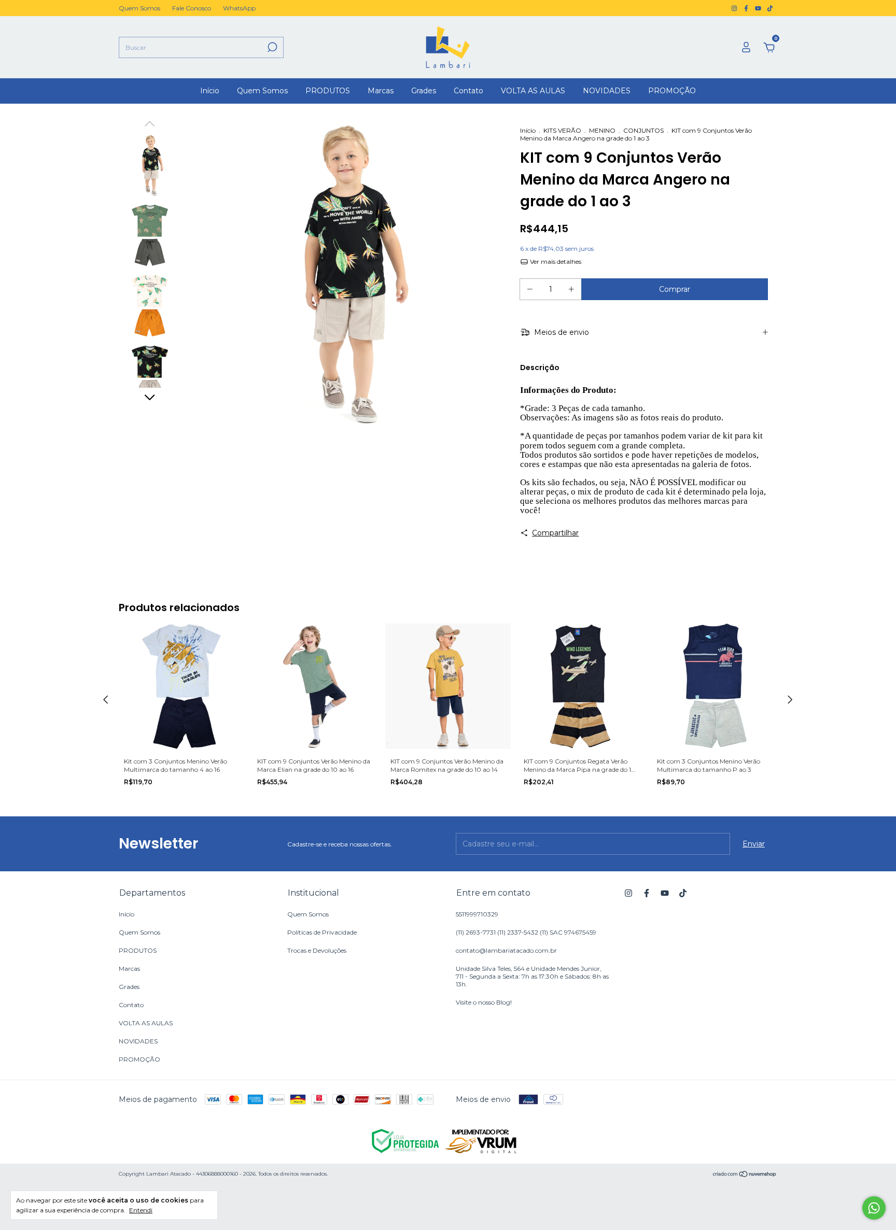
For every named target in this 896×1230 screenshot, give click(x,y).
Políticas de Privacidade (322, 932)
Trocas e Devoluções (316, 950)
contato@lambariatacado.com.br (506, 950)
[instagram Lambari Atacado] (735, 8)
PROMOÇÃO (672, 90)
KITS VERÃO (562, 130)
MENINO (602, 130)
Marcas (381, 90)
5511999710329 (477, 914)
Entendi (140, 1210)
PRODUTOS (327, 90)
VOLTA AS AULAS (533, 90)
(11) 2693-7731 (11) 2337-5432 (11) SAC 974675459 (526, 932)
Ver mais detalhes (554, 261)
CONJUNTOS (643, 130)
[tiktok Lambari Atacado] (770, 8)
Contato (468, 90)
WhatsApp (239, 8)
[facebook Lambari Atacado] (747, 8)
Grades (423, 90)
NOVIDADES (607, 90)
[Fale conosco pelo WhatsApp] (874, 1208)
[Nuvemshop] (744, 1175)
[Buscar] (271, 47)
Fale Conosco (191, 8)
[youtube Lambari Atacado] (759, 8)
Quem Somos (139, 8)
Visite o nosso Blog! (484, 1002)
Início (209, 90)
